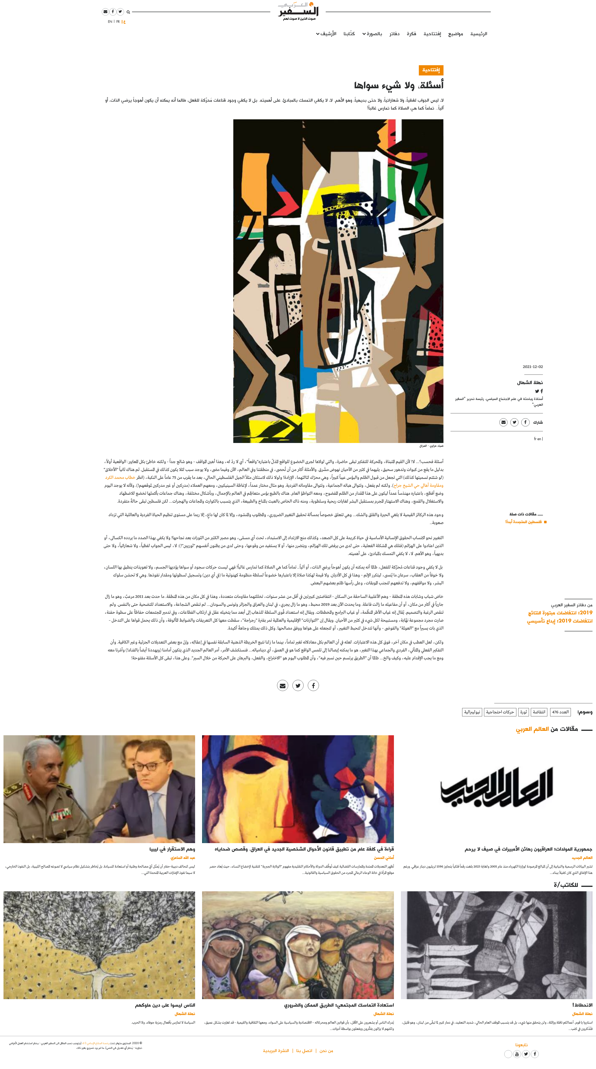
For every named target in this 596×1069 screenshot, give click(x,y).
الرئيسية (479, 33)
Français (116, 22)
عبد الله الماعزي (183, 857)
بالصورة (374, 33)
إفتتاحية (432, 33)
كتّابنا (349, 33)
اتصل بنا (304, 1050)
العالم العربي (532, 728)
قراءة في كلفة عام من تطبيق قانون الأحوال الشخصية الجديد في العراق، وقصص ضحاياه (304, 849)
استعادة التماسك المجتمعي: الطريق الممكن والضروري (339, 1005)
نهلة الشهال (530, 382)
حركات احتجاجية (500, 712)
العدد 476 (560, 712)
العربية (124, 21)
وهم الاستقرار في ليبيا (172, 849)
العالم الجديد (582, 857)
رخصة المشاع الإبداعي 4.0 (95, 1043)
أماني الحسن (384, 857)
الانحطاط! (582, 1005)
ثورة (523, 712)
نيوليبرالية (472, 712)
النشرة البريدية (276, 1050)
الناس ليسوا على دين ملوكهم (165, 1005)
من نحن (326, 1050)
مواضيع (455, 33)
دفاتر (394, 33)
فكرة (411, 33)
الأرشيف (328, 33)
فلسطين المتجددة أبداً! (523, 521)
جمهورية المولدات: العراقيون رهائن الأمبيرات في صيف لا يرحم (529, 849)
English (108, 22)
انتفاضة (539, 712)
